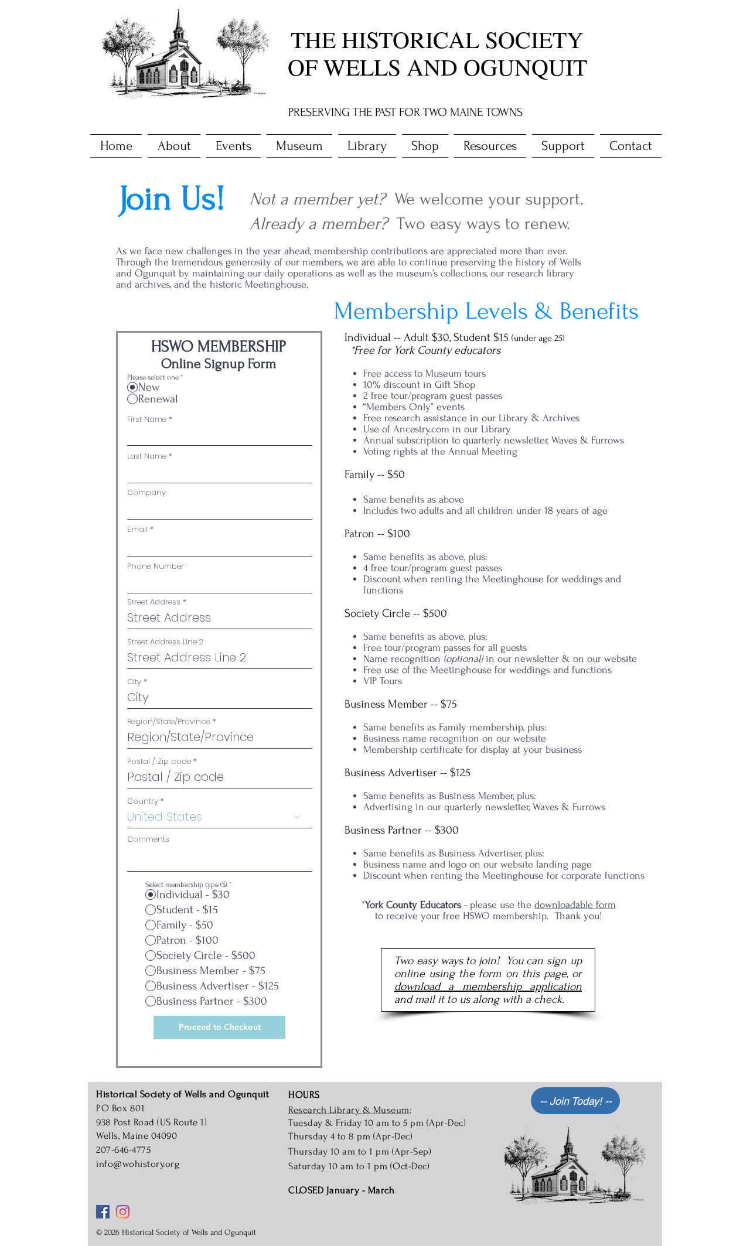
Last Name (146, 456)
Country (142, 801)
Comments (148, 839)
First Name (146, 419)
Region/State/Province (168, 721)
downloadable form (575, 904)
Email (137, 529)
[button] (174, 146)
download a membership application (488, 986)
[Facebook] (103, 1211)
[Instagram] (122, 1211)
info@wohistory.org (137, 1163)
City (134, 681)
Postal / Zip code (159, 761)
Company (146, 492)
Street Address (153, 602)
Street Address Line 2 (165, 642)
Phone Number (155, 566)
